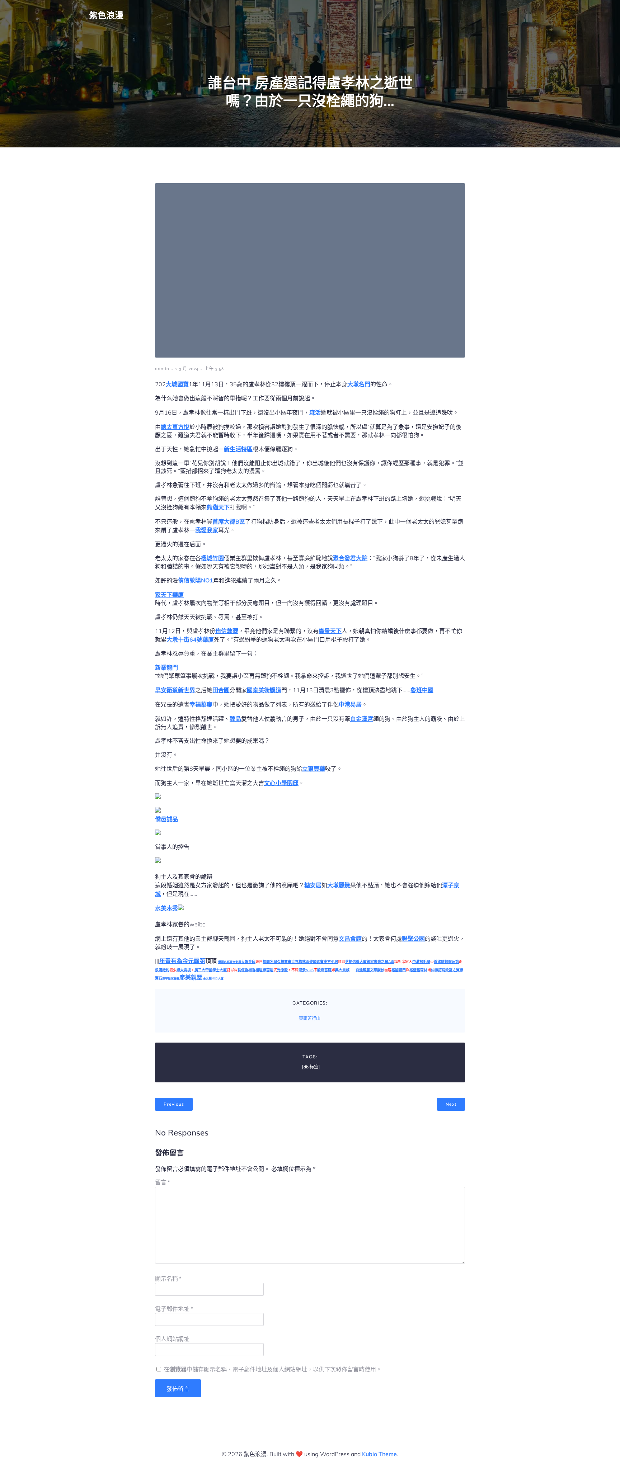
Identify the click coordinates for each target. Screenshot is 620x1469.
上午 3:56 (214, 368)
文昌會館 (350, 938)
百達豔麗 (363, 970)
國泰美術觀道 (264, 690)
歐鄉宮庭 (324, 970)
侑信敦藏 (226, 630)
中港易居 (350, 704)
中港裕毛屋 (421, 961)
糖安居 (312, 885)
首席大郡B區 (228, 521)
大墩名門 (358, 384)
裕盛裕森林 (418, 970)
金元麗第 (193, 960)
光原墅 (282, 970)
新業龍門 (166, 667)
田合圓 (221, 690)
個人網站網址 (172, 1339)
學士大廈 (219, 970)
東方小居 (331, 961)
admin (162, 368)
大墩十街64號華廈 (190, 639)
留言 (162, 1182)
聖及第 (453, 961)
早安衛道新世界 (175, 690)
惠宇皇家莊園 (170, 978)
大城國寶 (177, 384)
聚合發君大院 (350, 558)
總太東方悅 (175, 426)
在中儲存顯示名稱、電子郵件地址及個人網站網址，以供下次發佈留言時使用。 (273, 1369)
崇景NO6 (306, 970)
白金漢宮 (361, 718)
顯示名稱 (168, 1278)
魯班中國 (421, 690)
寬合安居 (235, 962)
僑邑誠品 (166, 819)
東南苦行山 (309, 1018)
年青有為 (170, 960)
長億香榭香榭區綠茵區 (255, 970)
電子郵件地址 (174, 1308)
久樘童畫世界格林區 (293, 961)
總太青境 (184, 970)
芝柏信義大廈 (356, 961)
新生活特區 (238, 449)
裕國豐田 (398, 970)
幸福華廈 (200, 704)
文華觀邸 (377, 970)
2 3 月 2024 (186, 368)
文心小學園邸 (281, 783)
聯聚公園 (413, 938)
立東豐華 (313, 768)
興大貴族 (342, 970)
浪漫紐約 (162, 970)
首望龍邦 (441, 961)
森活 (315, 412)
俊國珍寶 (316, 961)
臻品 (235, 718)
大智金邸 (248, 961)
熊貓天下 (218, 507)
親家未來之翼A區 (380, 961)
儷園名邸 (224, 962)
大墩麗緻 (338, 885)
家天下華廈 (169, 594)
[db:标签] (311, 1066)
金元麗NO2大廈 (213, 978)
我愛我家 (206, 530)
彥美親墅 (190, 977)
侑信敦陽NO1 (195, 580)
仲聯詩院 (438, 970)
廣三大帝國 (203, 970)
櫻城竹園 (212, 558)
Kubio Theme (379, 1454)
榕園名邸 (270, 961)
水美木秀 (166, 908)
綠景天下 (330, 630)
